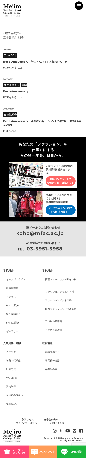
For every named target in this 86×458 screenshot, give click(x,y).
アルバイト (10, 55)
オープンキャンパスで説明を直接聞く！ (61, 210)
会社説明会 (10, 114)
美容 (24, 85)
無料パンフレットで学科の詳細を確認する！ (60, 181)
